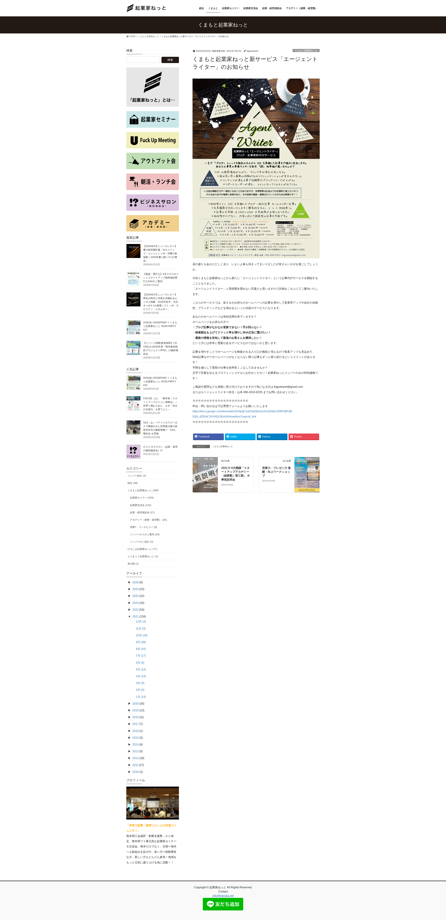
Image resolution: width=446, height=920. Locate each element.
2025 (135, 589)
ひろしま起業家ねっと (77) (142, 549)
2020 (135, 703)
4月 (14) (141, 676)
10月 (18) (141, 635)
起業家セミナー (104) (142, 497)
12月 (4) (141, 621)
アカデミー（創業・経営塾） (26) (148, 519)
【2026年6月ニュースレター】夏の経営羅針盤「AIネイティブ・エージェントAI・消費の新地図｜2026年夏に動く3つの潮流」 (160, 253)
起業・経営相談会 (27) (142, 512)
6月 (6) (140, 662)
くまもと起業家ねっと (306, 50)
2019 (135, 710)
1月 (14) (141, 696)
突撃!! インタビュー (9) (143, 527)
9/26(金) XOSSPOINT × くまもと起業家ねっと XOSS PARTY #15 (160, 381)
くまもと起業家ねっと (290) (143, 490)
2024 (135, 595)
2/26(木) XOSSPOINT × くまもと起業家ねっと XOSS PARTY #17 (160, 326)
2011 (135, 765)
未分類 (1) (133, 563)
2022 (135, 609)
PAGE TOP (433, 889)
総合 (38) (133, 483)
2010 (135, 771)
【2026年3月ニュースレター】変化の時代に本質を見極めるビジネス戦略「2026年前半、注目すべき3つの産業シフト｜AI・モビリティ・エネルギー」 (161, 302)
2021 (135, 616)
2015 (135, 737)
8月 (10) (141, 648)
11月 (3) (140, 628)
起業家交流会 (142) (140, 505)
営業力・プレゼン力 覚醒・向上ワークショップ (276, 471)
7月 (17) (141, 655)
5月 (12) (141, 669)
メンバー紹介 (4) (137, 475)
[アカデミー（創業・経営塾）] (205, 463)
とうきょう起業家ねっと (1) (143, 556)
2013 (135, 751)
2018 (135, 717)
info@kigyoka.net (223, 895)
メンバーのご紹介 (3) (141, 541)
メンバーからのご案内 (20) (145, 534)
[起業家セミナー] (307, 474)
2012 (135, 758)
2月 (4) (140, 689)
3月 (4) (140, 683)
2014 (135, 744)
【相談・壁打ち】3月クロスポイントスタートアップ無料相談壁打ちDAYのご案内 (161, 278)
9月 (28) (141, 642)
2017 (135, 723)
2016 (135, 730)
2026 (135, 582)
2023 (135, 602)
